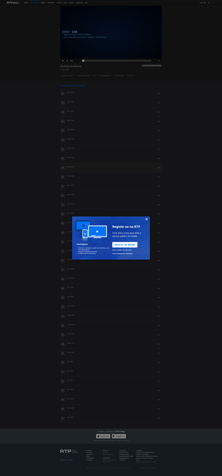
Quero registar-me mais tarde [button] (122, 250)
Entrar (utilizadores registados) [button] (122, 253)
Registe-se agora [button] (125, 245)
